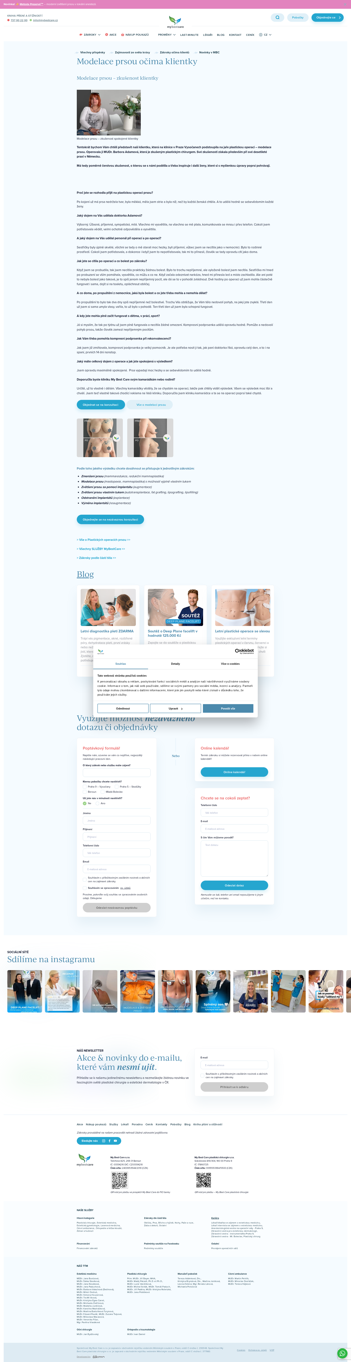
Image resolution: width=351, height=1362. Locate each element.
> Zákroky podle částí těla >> (96, 558)
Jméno (87, 813)
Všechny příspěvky (92, 52)
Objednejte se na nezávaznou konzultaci (110, 519)
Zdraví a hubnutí (85, 1230)
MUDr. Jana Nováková (88, 1283)
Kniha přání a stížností (24, 16)
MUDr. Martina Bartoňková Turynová (95, 1311)
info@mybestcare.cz (45, 20)
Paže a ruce (187, 1222)
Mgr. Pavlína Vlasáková (88, 1322)
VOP (272, 1350)
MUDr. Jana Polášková (138, 1292)
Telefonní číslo (91, 845)
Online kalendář (234, 772)
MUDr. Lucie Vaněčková (139, 1283)
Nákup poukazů (137, 34)
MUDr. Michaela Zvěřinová (90, 1303)
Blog (220, 35)
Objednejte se (325, 17)
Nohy (177, 1222)
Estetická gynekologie (88, 1225)
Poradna (137, 1124)
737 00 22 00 (19, 20)
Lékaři (207, 35)
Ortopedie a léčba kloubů (109, 1228)
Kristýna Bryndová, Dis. (189, 1281)
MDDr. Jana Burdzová (88, 1278)
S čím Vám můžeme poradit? (217, 837)
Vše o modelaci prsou (150, 405)
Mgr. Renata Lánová (203, 1283)
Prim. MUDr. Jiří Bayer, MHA (141, 1278)
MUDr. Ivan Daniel (136, 1334)
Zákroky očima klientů (174, 52)
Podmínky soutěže (153, 1248)
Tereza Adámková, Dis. (189, 1278)
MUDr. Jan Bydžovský (88, 1334)
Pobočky (298, 17)
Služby (113, 1124)
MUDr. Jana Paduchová (88, 1286)
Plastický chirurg (252, 1236)
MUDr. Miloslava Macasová (90, 1316)
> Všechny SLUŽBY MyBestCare (99, 549)
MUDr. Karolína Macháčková (91, 1308)
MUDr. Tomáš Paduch (159, 1286)
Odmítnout (123, 708)
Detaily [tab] (175, 663)
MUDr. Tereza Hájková (239, 1283)
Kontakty (161, 1124)
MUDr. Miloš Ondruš (87, 1292)
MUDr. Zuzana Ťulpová (110, 1314)
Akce (113, 34)
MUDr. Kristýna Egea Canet (90, 1300)
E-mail (204, 821)
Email (86, 861)
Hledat (277, 17)
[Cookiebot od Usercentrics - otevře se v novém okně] (238, 651)
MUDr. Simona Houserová (90, 1294)
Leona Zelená (185, 1283)
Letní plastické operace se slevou (242, 631)
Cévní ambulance (86, 1228)
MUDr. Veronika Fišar (87, 1319)
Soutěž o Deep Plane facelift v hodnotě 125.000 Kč (172, 633)
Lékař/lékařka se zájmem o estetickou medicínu (235, 1222)
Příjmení (87, 829)
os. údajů (125, 888)
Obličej (147, 1222)
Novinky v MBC (209, 52)
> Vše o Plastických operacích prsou (102, 540)
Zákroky (90, 34)
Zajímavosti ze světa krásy (132, 52)
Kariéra (215, 1218)
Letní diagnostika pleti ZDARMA (107, 631)
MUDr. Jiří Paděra (136, 1289)
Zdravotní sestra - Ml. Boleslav (226, 1236)
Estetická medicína (106, 1222)
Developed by (83, 1356)
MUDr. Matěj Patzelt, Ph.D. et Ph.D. (144, 1281)
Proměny (165, 34)
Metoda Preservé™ (31, 4)
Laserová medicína (110, 1225)
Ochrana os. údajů (257, 1350)
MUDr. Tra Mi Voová (86, 1297)
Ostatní (163, 1225)
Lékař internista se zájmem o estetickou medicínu (236, 1225)
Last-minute (189, 35)
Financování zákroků (87, 1248)
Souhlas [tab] (120, 663)
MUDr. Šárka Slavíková (88, 1281)
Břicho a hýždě (165, 1222)
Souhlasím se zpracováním (109, 888)
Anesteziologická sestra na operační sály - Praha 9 (237, 1228)
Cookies (241, 1350)
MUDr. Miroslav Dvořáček (241, 1281)
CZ (266, 35)
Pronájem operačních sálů (224, 1248)
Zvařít (345, 4)
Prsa (155, 1222)
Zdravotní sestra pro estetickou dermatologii (234, 1230)
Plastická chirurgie (86, 1222)
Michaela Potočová (187, 1286)
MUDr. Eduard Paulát (87, 1314)
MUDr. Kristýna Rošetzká (158, 1289)
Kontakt (235, 35)
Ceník (250, 35)
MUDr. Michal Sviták (137, 1286)
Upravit (173, 708)
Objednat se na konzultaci (101, 405)
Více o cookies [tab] (230, 663)
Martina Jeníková (211, 1281)
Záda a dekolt (151, 1225)
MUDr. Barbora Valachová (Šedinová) (95, 1289)
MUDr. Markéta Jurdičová (89, 1305)
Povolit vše (228, 708)
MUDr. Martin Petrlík (238, 1278)
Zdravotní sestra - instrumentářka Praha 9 (232, 1233)
